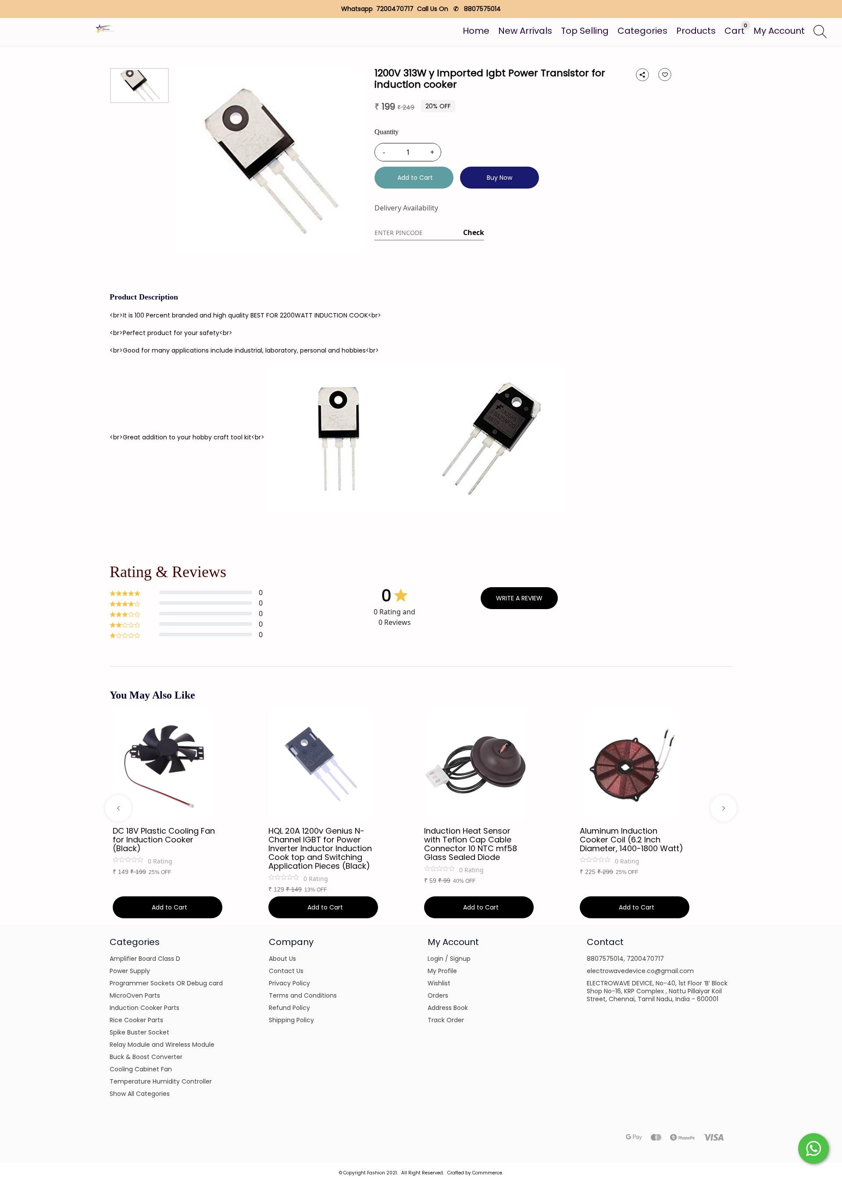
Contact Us (286, 971)
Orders (438, 995)
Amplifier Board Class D (145, 959)
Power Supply (130, 971)
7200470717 (645, 958)
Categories (642, 30)
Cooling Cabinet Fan (141, 1069)
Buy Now (499, 177)
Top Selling (585, 30)
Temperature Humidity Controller (161, 1081)
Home (476, 30)
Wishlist (439, 983)
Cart (734, 30)
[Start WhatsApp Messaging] (813, 1147)
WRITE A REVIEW (519, 598)
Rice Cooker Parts (136, 1020)
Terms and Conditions (303, 995)
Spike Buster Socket (139, 1032)
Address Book (448, 1008)
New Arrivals (525, 30)
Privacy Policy (289, 983)
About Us (282, 959)
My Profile (442, 971)
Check (473, 232)
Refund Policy (289, 1008)
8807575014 (605, 958)
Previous (118, 808)
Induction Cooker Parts (144, 1008)
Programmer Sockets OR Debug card (166, 983)
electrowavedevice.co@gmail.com (640, 971)
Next (723, 808)
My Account (779, 30)
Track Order (446, 1020)
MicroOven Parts (135, 995)
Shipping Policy (291, 1020)
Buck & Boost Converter (146, 1057)
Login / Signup (449, 959)
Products (696, 30)
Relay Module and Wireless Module (162, 1045)
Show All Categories (140, 1094)
